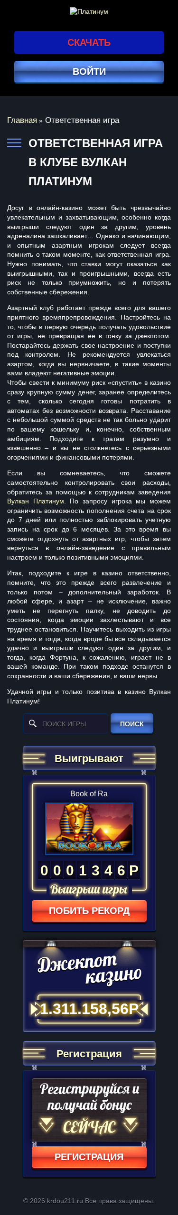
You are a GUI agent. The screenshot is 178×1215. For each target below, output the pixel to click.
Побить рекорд (89, 910)
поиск (132, 724)
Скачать (89, 42)
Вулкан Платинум (35, 501)
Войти (89, 71)
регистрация (89, 1157)
